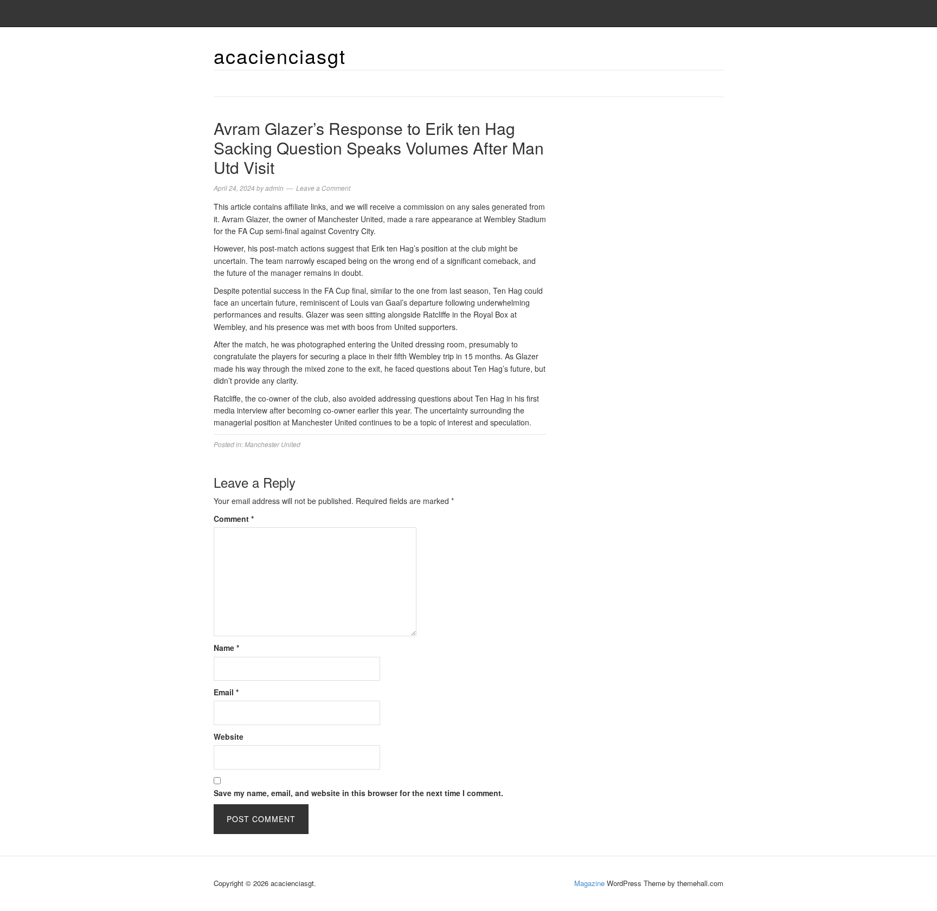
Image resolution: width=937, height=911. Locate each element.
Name (226, 647)
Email (226, 692)
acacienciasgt (280, 55)
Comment (234, 518)
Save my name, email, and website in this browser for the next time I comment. (358, 792)
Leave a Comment (323, 187)
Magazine (589, 883)
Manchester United (272, 444)
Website (228, 736)
